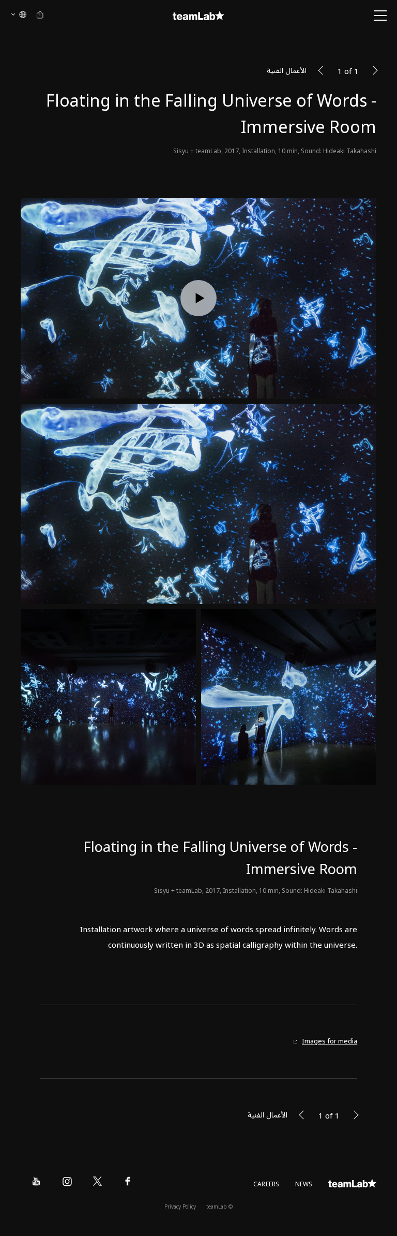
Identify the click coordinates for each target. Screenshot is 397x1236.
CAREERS (266, 1184)
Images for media (329, 1041)
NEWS (304, 1184)
